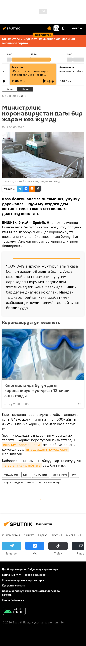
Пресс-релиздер (35, 574)
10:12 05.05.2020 (13, 127)
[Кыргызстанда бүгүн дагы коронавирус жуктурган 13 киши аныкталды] (43, 354)
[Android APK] (14, 611)
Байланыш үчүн (12, 574)
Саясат (29, 535)
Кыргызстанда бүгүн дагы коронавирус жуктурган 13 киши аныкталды (37, 390)
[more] (79, 404)
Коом (26, 474)
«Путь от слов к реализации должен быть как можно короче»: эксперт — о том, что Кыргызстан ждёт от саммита (31, 76)
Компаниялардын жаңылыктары (23, 580)
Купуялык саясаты (13, 585)
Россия (56, 535)
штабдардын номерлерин (47, 449)
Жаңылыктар (11, 474)
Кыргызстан (41, 474)
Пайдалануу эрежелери (42, 569)
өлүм (74, 474)
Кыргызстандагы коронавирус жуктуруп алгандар (32, 482)
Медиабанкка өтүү (50, 181)
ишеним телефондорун (22, 444)
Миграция (73, 535)
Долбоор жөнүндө (14, 569)
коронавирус (59, 474)
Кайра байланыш (13, 600)
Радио (42, 535)
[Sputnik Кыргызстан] (12, 30)
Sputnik (9, 181)
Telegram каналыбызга (22, 465)
